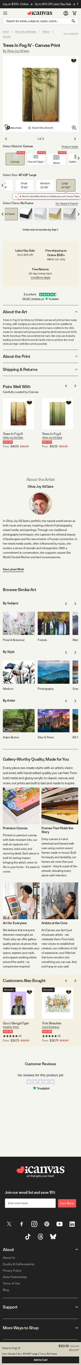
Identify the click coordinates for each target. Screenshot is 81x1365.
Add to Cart (40, 1360)
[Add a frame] (13, 127)
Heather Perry (11, 1027)
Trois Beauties (51, 1023)
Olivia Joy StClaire (13, 437)
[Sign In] (66, 13)
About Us (9, 1258)
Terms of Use (11, 1283)
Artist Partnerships (15, 1277)
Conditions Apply (40, 277)
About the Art (15, 311)
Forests (6, 36)
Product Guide (70, 146)
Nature (46, 31)
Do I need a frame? (67, 203)
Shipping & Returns (20, 369)
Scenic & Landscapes (26, 31)
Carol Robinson (51, 1027)
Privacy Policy (12, 1270)
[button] (15, 159)
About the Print (16, 356)
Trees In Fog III (13, 434)
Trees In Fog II (51, 434)
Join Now (67, 1203)
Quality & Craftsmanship (18, 1264)
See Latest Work (13, 569)
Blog (6, 1290)
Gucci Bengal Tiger (16, 1023)
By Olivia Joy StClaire (16, 51)
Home (6, 31)
